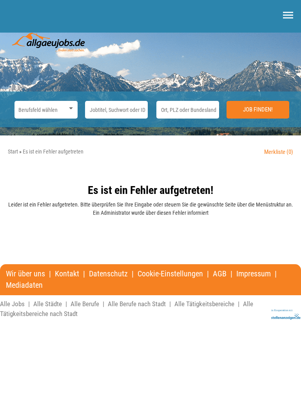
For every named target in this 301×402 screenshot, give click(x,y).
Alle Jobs (12, 304)
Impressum (253, 273)
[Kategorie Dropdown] (70, 108)
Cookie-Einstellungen (170, 273)
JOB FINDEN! (258, 109)
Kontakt (67, 273)
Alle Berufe (85, 304)
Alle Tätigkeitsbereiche (204, 304)
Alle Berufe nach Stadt (137, 304)
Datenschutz (108, 273)
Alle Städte (47, 304)
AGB (220, 273)
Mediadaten (24, 285)
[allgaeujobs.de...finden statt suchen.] (49, 41)
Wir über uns (25, 273)
